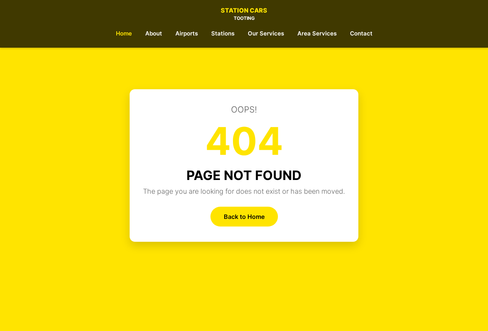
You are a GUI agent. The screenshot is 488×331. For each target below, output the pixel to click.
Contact (361, 33)
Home (124, 33)
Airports (186, 33)
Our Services (266, 33)
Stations (222, 33)
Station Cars (244, 13)
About (153, 33)
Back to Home (244, 216)
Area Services (317, 33)
